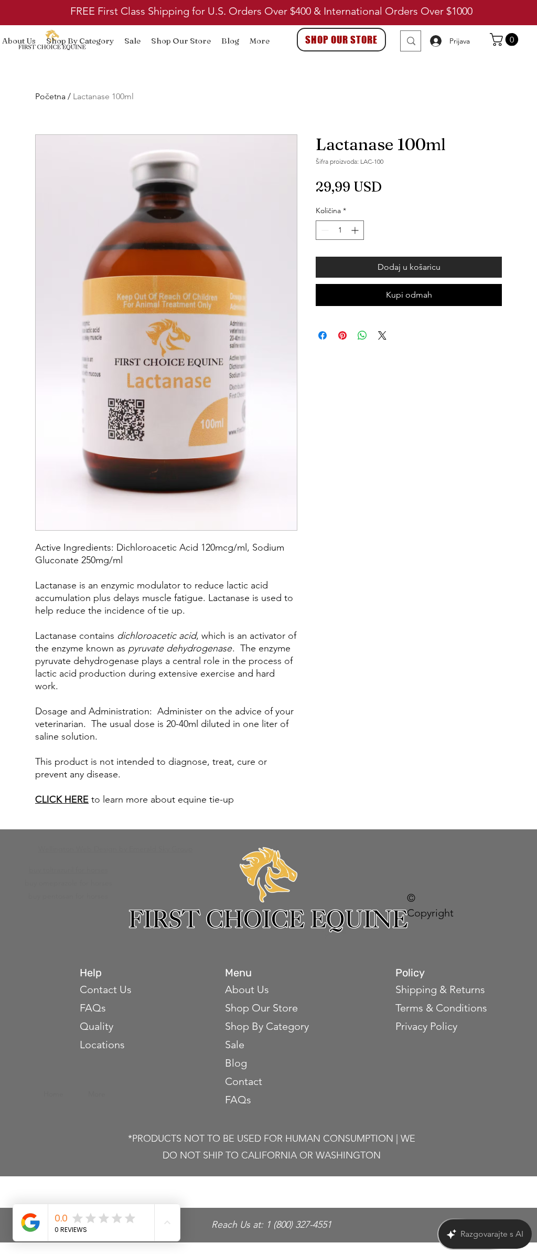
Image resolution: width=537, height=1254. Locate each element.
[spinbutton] (339, 230)
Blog (236, 1063)
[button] (505, 39)
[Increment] (355, 230)
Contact (245, 1081)
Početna (50, 96)
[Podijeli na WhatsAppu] (362, 335)
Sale (234, 1044)
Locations (102, 1044)
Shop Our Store (261, 1008)
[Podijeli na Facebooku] (322, 335)
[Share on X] (382, 335)
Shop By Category (267, 1026)
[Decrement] (323, 230)
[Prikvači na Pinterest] (342, 335)
